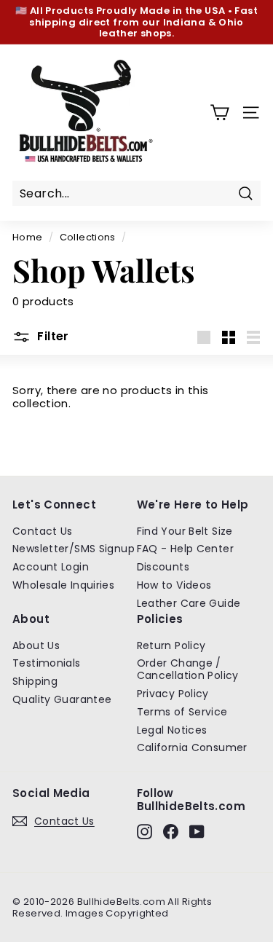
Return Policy (171, 645)
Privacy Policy (173, 693)
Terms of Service (182, 711)
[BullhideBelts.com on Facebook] (170, 831)
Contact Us (42, 531)
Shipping (35, 681)
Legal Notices (172, 730)
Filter (51, 336)
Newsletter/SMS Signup (73, 548)
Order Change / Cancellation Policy (188, 669)
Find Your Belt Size (185, 531)
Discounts (163, 567)
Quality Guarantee (61, 699)
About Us (36, 645)
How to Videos (174, 585)
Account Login (50, 567)
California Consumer (192, 747)
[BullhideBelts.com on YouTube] (197, 831)
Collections (88, 237)
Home (27, 237)
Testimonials (46, 663)
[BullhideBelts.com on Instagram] (144, 831)
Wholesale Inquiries (63, 585)
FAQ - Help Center (185, 548)
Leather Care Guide (189, 603)
